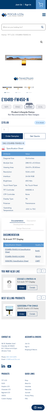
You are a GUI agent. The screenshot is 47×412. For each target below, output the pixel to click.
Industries (28, 386)
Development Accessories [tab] (23, 224)
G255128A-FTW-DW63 (27, 306)
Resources (28, 389)
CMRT (37, 261)
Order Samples (12, 136)
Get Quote (35, 136)
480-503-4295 (11, 357)
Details (32, 287)
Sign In (28, 4)
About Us (28, 383)
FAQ (26, 398)
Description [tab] (31, 221)
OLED (3, 383)
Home (3, 35)
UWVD (3, 395)
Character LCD (5, 389)
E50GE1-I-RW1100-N (26, 279)
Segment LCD (5, 392)
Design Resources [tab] (23, 228)
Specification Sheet (15, 148)
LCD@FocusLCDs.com (13, 359)
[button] (41, 42)
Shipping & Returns (31, 350)
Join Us (18, 4)
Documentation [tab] (17, 221)
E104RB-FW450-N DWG (14, 256)
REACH (38, 256)
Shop (26, 380)
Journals (27, 392)
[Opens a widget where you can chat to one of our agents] (38, 408)
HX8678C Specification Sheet (16, 261)
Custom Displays (6, 398)
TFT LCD (11, 35)
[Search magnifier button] (42, 27)
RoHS (37, 251)
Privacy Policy (29, 395)
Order (21, 287)
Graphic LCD (5, 386)
